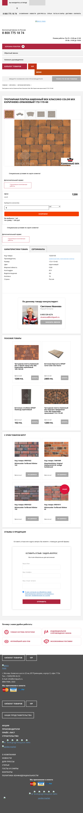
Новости (33, 13)
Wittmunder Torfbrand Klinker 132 (26, 508)
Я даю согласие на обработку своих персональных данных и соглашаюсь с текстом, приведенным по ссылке (39, 593)
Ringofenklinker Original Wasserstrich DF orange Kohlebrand (53, 465)
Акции (5, 725)
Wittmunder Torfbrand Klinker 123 (26, 464)
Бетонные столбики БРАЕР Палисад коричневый (25, 409)
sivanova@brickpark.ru (49, 317)
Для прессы (41, 13)
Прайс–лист (8, 732)
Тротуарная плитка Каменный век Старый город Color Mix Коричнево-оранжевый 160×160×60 (26, 366)
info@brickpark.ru (15, 679)
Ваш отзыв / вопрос (29, 581)
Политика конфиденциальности (20, 775)
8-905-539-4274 (46, 314)
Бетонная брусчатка (24, 85)
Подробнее (26, 358)
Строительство (10, 736)
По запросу (32, 475)
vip (32, 66)
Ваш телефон (27, 572)
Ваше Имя (26, 563)
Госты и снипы (58, 13)
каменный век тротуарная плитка (61, 259)
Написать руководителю (13, 60)
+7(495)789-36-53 (13, 676)
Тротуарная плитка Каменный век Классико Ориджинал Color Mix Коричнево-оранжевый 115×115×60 (56, 410)
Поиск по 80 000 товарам (66, 79)
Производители (11, 729)
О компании (23, 13)
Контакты (77, 13)
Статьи (49, 13)
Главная (4, 85)
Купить (35, 378)
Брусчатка (12, 85)
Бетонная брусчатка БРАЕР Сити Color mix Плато (54, 365)
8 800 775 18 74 (10, 13)
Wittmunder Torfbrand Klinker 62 (55, 508)
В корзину (43, 214)
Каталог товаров (13, 657)
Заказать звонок (52, 322)
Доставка (69, 13)
